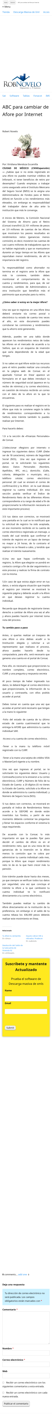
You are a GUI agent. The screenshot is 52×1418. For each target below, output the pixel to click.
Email (8, 1003)
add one (22, 1274)
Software (14, 95)
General (12, 2)
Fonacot (37, 95)
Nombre (8, 1348)
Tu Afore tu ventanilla (11, 936)
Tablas (26, 95)
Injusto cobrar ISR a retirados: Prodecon (34, 937)
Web (4, 1371)
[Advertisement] (26, 43)
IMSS (48, 95)
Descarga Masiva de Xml (26, 12)
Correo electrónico (13, 1359)
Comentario (10, 1309)
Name (8, 990)
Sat (4, 95)
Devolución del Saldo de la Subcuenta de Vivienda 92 (12, 948)
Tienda (6, 12)
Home (5, 2)
